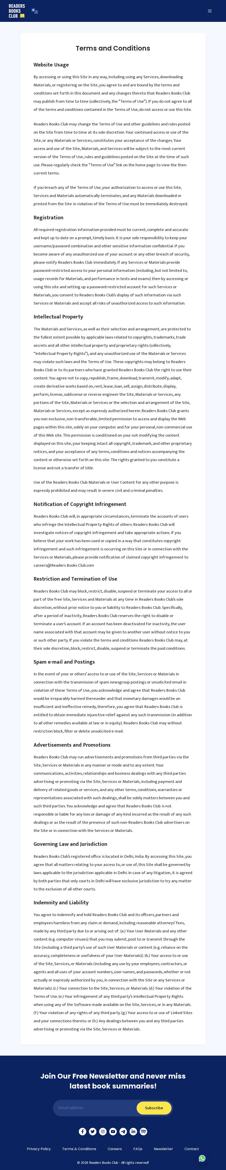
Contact (192, 1148)
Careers (115, 1148)
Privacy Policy (39, 1148)
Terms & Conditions (79, 1148)
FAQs (137, 1148)
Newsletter (163, 1148)
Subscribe (154, 1108)
